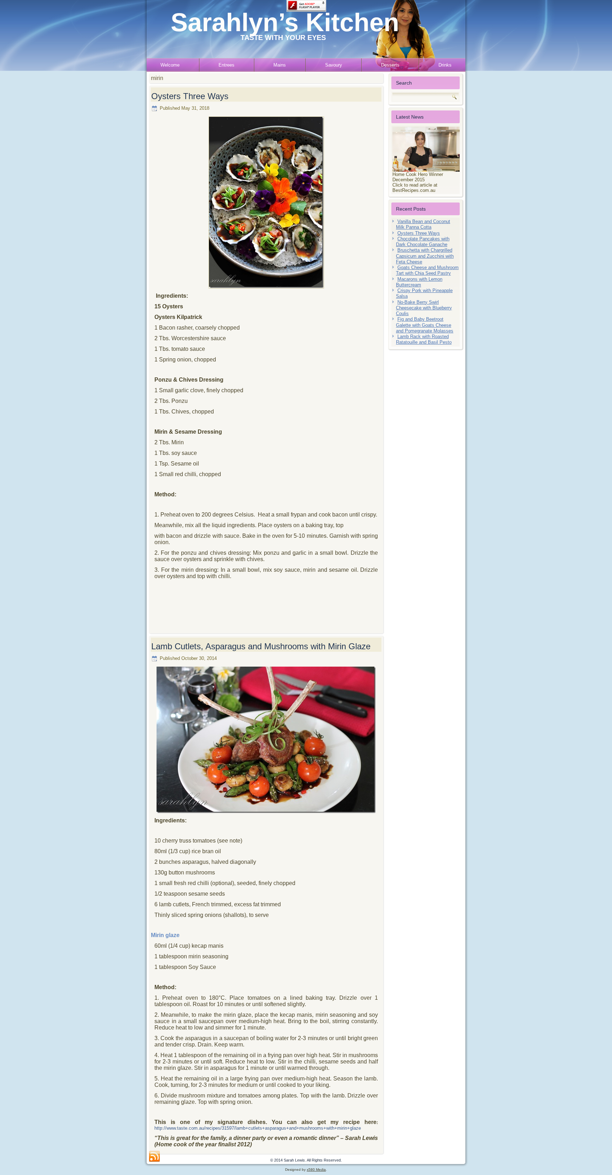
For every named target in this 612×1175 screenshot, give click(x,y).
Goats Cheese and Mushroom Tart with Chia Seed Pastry (427, 270)
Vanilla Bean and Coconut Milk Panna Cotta (423, 224)
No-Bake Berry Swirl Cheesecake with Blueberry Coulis (424, 308)
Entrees (226, 65)
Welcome (170, 65)
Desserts (390, 65)
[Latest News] (425, 149)
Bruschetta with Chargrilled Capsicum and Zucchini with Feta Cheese (425, 255)
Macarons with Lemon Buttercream (419, 281)
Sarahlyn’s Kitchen (285, 22)
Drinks (445, 65)
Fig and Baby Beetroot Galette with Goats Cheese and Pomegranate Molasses (424, 324)
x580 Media (316, 1169)
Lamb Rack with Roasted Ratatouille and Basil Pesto (424, 339)
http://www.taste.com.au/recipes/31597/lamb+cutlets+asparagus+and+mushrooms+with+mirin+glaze (257, 1128)
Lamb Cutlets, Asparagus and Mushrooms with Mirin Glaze (260, 646)
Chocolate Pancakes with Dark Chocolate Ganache (422, 241)
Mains (279, 65)
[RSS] (154, 1156)
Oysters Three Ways (189, 96)
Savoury (333, 65)
